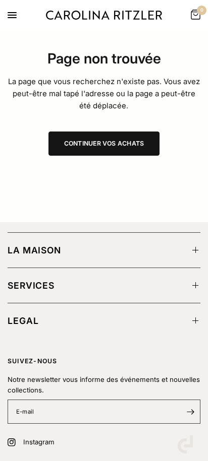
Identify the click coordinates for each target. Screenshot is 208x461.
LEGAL (23, 320)
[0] (193, 15)
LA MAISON (34, 250)
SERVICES (31, 285)
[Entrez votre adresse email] (190, 412)
